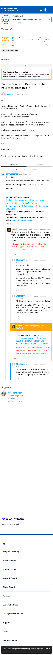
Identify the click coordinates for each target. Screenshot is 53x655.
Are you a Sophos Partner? (17, 203)
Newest (35, 169)
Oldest (18, 170)
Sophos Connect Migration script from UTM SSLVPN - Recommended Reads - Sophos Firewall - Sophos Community (32, 339)
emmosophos (12, 174)
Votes (26, 169)
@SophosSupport (29, 206)
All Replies (14, 165)
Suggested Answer (6, 39)
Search (41, 10)
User (45, 10)
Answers (39, 165)
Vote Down (10, 224)
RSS (26, 65)
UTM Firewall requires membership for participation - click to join (26, 649)
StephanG (11, 94)
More (19, 23)
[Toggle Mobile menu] (49, 10)
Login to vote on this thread (13, 40)
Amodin (14, 229)
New (49, 19)
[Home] (13, 9)
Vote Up (7, 224)
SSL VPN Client (12, 50)
